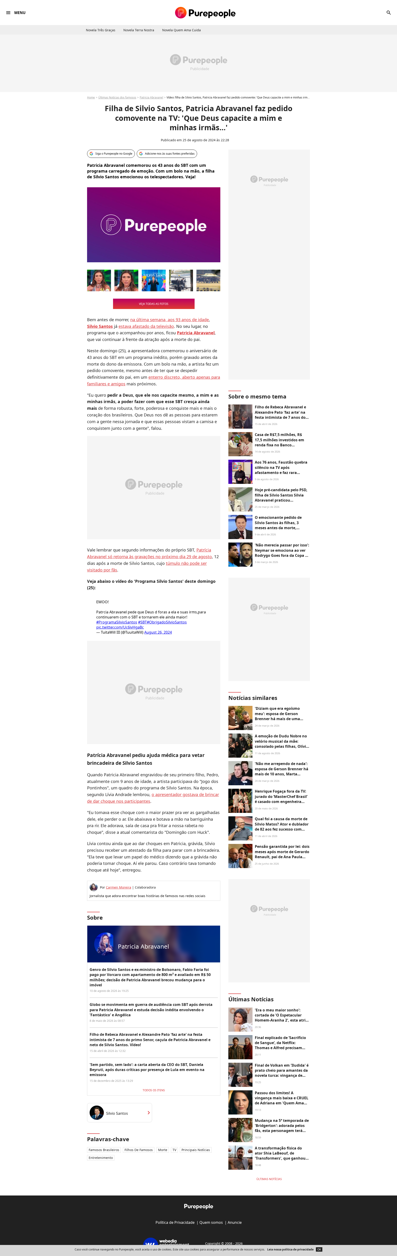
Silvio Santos (117, 1113)
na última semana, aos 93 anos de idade (169, 319)
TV (174, 1150)
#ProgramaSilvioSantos (116, 622)
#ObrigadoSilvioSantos (167, 622)
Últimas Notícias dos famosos (117, 97)
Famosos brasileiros (104, 1150)
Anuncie (235, 1222)
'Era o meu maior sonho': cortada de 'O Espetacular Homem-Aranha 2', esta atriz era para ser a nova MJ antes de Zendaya (281, 1020)
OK (319, 1249)
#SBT (142, 622)
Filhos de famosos (139, 1150)
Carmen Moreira (118, 887)
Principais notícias (195, 1150)
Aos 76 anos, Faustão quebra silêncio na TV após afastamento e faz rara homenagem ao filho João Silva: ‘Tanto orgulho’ (281, 472)
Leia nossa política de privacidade (290, 1249)
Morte (162, 1150)
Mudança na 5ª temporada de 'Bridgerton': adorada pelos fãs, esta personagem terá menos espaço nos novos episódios (282, 1131)
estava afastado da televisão (146, 326)
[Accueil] (205, 12)
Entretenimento (101, 1157)
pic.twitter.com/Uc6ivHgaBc (120, 627)
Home (91, 97)
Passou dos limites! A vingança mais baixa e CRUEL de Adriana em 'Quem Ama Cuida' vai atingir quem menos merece (281, 1103)
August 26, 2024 (158, 632)
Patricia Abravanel (151, 97)
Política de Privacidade (175, 1222)
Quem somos (211, 1222)
